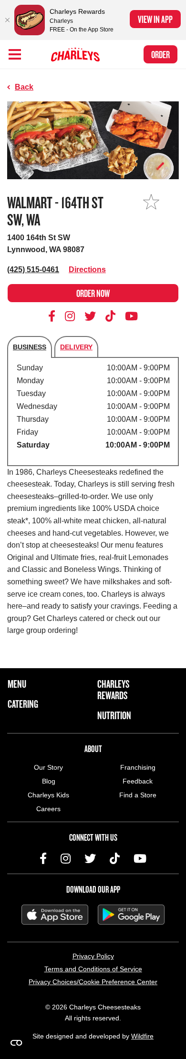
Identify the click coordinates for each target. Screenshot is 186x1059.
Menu (17, 684)
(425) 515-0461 (33, 269)
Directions (87, 269)
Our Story (48, 767)
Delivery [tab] (76, 347)
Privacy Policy (93, 956)
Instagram (70, 316)
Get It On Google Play (131, 915)
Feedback (138, 781)
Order (160, 54)
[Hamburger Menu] (15, 54)
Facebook (53, 316)
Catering (23, 704)
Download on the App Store (54, 915)
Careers (48, 808)
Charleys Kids (48, 795)
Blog (48, 781)
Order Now (93, 293)
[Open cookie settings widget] (16, 1042)
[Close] (7, 20)
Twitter (90, 316)
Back (24, 87)
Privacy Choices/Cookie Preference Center (93, 982)
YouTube (131, 316)
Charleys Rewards (113, 690)
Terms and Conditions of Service (93, 969)
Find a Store (137, 795)
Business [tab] (29, 347)
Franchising (137, 767)
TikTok (110, 316)
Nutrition (114, 715)
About (93, 748)
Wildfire (142, 1036)
